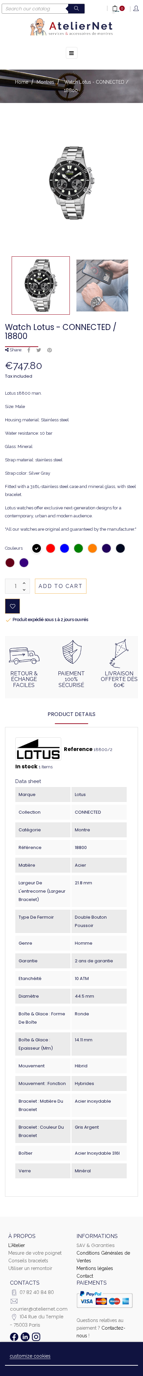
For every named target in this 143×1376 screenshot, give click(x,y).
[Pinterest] (49, 350)
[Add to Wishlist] (12, 606)
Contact (84, 1276)
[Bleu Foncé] (106, 549)
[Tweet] (38, 350)
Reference (78, 749)
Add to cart (61, 586)
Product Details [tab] (71, 714)
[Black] (37, 549)
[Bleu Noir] (120, 549)
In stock (26, 766)
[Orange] (92, 549)
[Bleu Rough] (24, 563)
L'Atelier (16, 1245)
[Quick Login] (136, 8)
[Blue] (65, 549)
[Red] (51, 549)
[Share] (28, 350)
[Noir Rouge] (10, 563)
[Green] (78, 549)
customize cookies (30, 1356)
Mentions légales (94, 1268)
